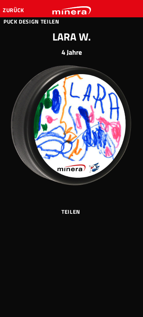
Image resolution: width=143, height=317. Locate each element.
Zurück (14, 10)
